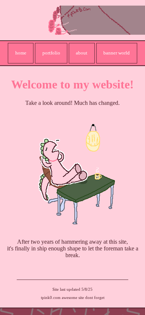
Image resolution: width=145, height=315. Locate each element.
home (20, 53)
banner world (116, 53)
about (81, 53)
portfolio (51, 53)
